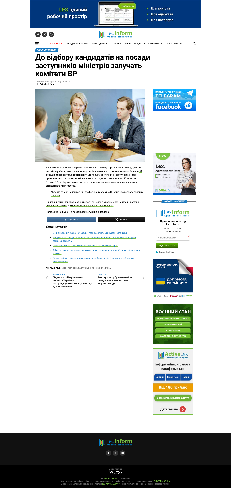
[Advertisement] (174, 132)
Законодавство (100, 44)
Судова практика (153, 44)
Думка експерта (174, 44)
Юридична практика (77, 44)
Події (137, 44)
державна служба (102, 268)
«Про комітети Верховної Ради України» (91, 205)
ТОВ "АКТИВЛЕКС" (111, 478)
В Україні (116, 44)
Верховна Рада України (80, 268)
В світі (127, 44)
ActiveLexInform (47, 84)
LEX (64, 268)
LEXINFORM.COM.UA (162, 481)
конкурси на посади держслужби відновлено (84, 212)
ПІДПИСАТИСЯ (167, 245)
